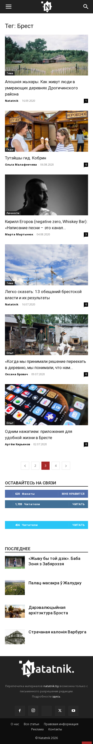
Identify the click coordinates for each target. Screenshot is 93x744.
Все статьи (31, 724)
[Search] (86, 6)
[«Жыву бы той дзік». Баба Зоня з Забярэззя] (15, 562)
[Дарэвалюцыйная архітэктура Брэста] (15, 611)
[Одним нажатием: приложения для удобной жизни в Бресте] (46, 404)
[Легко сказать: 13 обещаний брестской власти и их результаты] (46, 264)
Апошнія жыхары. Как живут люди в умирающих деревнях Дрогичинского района (41, 88)
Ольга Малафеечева (21, 164)
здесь (56, 696)
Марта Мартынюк (19, 234)
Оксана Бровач (16, 374)
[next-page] (66, 466)
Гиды (9, 149)
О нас (15, 724)
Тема (9, 73)
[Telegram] (47, 711)
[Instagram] (33, 711)
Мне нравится (73, 494)
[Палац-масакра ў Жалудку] (15, 587)
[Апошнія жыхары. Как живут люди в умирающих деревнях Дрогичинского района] (46, 55)
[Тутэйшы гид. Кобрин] (46, 131)
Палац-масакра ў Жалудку (55, 582)
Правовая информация (61, 724)
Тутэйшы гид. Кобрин (25, 157)
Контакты (55, 729)
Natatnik (11, 100)
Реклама (37, 729)
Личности (12, 213)
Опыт (9, 353)
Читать (78, 504)
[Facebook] (20, 711)
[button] (8, 6)
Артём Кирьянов (17, 444)
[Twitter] (60, 711)
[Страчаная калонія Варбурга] (15, 637)
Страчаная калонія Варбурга (57, 631)
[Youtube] (73, 711)
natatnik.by (51, 686)
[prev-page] (25, 466)
